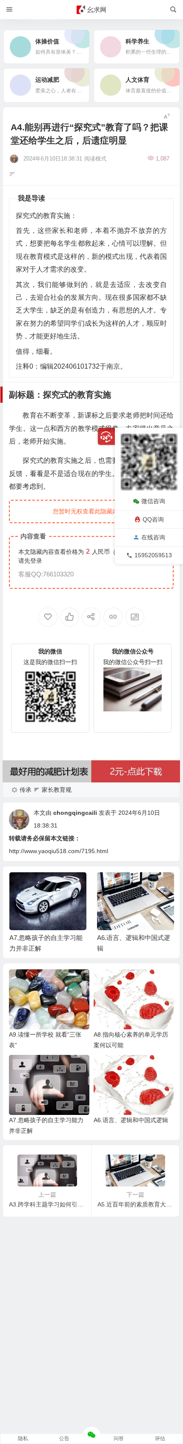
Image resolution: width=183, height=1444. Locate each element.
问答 (119, 1438)
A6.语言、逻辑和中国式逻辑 (131, 1120)
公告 (64, 1438)
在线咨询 (153, 537)
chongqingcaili (75, 812)
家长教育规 (56, 789)
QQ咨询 (153, 519)
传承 (25, 789)
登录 (36, 560)
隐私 (23, 1438)
